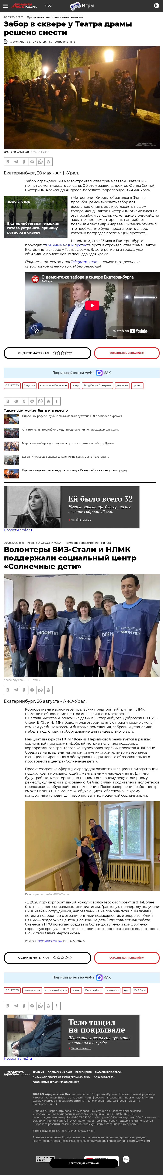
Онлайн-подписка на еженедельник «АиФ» (61, 1077)
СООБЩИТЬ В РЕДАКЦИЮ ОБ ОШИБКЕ (56, 1082)
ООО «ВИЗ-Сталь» (50, 941)
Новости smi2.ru (18, 530)
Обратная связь (104, 1077)
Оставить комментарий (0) (127, 353)
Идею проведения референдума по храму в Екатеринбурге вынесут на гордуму (75, 470)
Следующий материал (84, 1163)
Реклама (38, 1072)
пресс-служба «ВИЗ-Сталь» (22, 680)
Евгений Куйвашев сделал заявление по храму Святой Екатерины (65, 456)
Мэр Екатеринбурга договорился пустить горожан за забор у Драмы (68, 443)
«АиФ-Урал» (41, 151)
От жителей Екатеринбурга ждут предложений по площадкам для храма (70, 429)
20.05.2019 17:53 (14, 17)
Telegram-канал (85, 262)
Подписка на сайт (60, 1072)
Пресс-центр (83, 1072)
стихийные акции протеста (66, 245)
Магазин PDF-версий (108, 1072)
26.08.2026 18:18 (14, 542)
